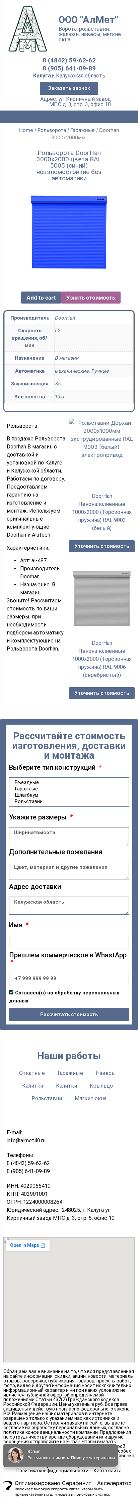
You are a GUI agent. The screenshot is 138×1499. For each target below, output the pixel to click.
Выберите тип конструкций (53, 767)
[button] (69, 88)
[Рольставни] (68, 801)
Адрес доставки (35, 887)
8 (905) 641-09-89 (69, 68)
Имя (16, 925)
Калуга (42, 75)
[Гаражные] (68, 789)
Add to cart (41, 297)
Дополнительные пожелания (55, 852)
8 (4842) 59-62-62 (69, 60)
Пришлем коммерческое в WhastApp (68, 955)
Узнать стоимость (90, 297)
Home (26, 130)
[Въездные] (68, 782)
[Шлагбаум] (68, 795)
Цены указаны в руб (81, 1404)
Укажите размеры (38, 817)
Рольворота (52, 130)
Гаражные (82, 130)
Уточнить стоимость (101, 546)
